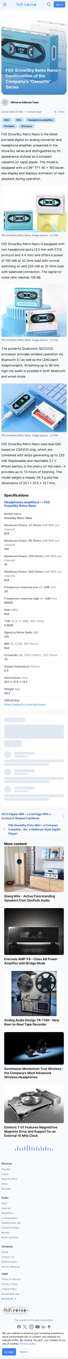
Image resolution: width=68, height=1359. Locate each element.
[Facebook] (19, 1327)
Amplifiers (7, 1212)
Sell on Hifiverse (10, 1266)
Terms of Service (11, 1279)
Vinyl (4, 1203)
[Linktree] (49, 1327)
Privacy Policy (9, 1284)
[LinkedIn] (43, 1327)
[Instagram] (31, 1327)
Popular (5, 1169)
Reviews (6, 1188)
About (4, 1251)
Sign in (59, 4)
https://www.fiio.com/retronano (25, 704)
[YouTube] (37, 1327)
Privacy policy (28, 1343)
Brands (5, 1232)
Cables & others (10, 1227)
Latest (5, 1173)
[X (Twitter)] (25, 1327)
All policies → (8, 1298)
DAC (6, 119)
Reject (24, 1352)
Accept (9, 1352)
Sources (6, 1208)
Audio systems (9, 1237)
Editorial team (9, 1261)
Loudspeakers (9, 1217)
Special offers (9, 1178)
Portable (9, 126)
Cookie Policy (9, 1288)
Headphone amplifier (40, 119)
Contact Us (7, 1256)
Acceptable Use (10, 1293)
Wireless (26, 126)
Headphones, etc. (11, 1222)
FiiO (18, 119)
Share (61, 111)
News (4, 1183)
